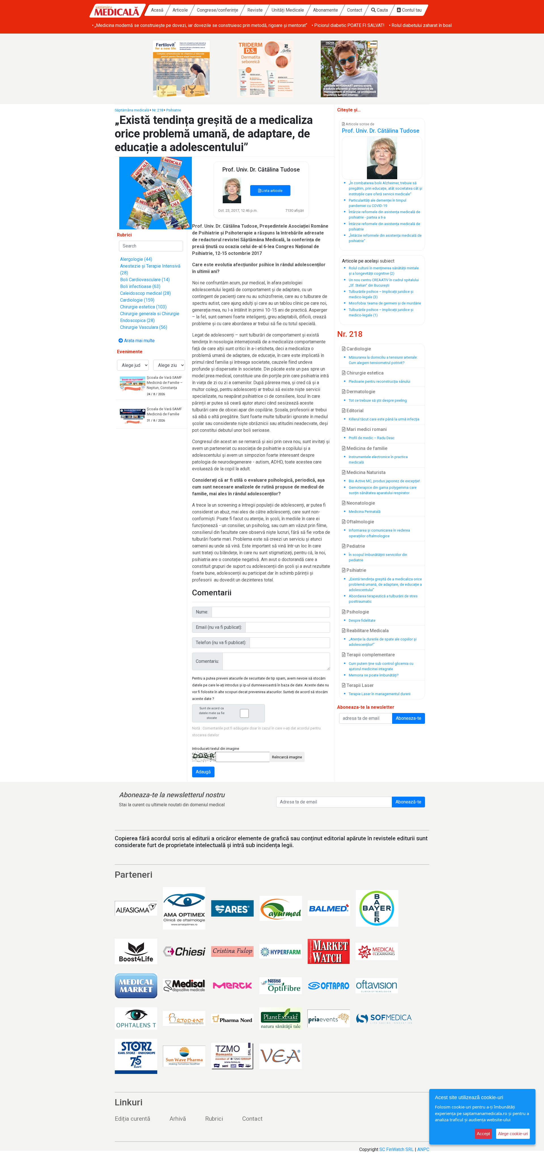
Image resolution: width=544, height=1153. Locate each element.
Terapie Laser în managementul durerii (380, 694)
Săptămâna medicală (132, 110)
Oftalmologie (359, 521)
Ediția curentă (132, 1118)
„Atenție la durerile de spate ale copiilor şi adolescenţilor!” (382, 642)
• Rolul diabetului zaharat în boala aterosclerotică (437, 25)
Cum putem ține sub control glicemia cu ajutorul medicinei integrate (381, 666)
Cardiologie (358, 349)
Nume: (202, 612)
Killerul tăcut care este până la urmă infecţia (384, 419)
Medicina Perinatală (365, 511)
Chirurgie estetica (364, 373)
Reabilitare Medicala (367, 630)
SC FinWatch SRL (396, 1149)
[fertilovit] (188, 69)
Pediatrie (355, 546)
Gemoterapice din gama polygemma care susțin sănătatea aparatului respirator (382, 490)
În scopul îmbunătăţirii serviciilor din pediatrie (378, 557)
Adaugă (203, 772)
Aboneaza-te (408, 718)
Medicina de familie (366, 448)
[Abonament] (155, 192)
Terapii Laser (359, 685)
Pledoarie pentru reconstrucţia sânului (379, 381)
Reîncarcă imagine (287, 757)
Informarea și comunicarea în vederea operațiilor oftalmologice (379, 533)
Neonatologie (360, 503)
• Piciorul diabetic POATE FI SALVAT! (348, 25)
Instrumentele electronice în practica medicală (378, 459)
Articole (180, 10)
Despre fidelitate (362, 620)
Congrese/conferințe (217, 10)
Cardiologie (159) (137, 300)
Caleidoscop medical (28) (145, 293)
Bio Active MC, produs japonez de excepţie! (384, 481)
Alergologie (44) (136, 259)
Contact (354, 10)
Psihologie (357, 612)
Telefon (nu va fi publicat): (221, 642)
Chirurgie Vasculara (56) (143, 327)
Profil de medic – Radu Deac (372, 438)
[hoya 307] (356, 69)
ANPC (423, 1149)
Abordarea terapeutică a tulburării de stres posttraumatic (383, 599)
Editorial (354, 410)
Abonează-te (408, 802)
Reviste (255, 10)
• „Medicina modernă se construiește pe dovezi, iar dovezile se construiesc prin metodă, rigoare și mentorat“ (199, 25)
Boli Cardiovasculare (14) (145, 279)
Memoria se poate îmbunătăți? (373, 675)
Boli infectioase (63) (140, 286)
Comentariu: (207, 661)
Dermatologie (360, 391)
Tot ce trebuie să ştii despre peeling (378, 400)
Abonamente (325, 10)
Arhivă (177, 1118)
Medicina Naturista (365, 472)
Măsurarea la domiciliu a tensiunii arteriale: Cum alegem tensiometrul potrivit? (383, 360)
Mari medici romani (366, 429)
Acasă (157, 10)
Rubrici (214, 1118)
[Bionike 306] (272, 69)
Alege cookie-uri (513, 1133)
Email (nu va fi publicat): (219, 627)
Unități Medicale (288, 10)
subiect (387, 261)
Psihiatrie (173, 110)
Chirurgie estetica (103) (143, 307)
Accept (483, 1133)
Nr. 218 (157, 110)
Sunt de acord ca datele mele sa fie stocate (211, 713)
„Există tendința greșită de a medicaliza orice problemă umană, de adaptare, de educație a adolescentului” (385, 584)
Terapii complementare (370, 654)
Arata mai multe (139, 340)
